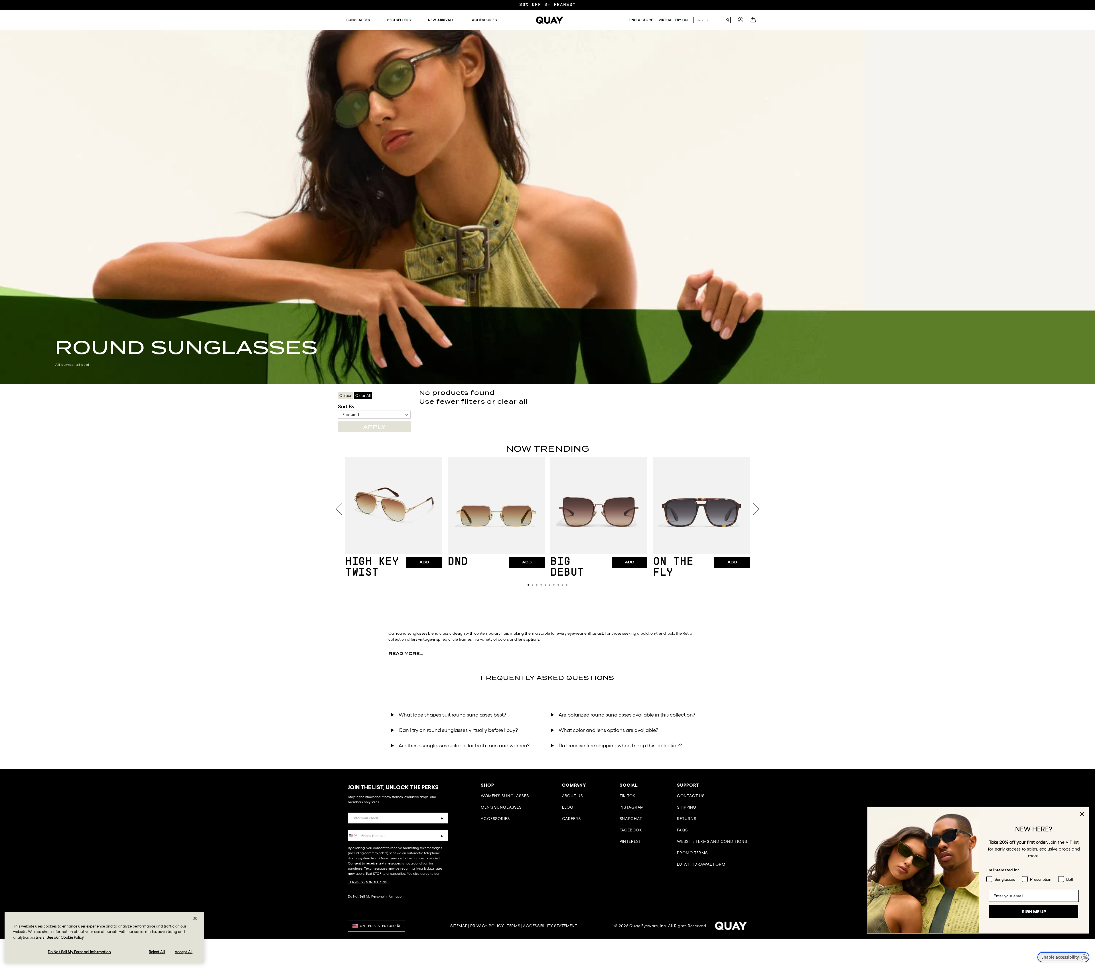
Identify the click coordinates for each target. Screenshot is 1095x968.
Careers (571, 818)
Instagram (632, 807)
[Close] (195, 918)
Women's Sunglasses (505, 796)
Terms (513, 926)
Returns (686, 818)
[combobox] (709, 20)
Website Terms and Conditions (712, 841)
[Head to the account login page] (740, 21)
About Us (572, 796)
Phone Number (364, 825)
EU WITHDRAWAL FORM (701, 864)
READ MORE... (406, 653)
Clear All (363, 395)
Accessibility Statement (550, 926)
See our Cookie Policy (65, 937)
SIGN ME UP (1034, 906)
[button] (528, 585)
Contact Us (690, 796)
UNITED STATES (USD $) (380, 926)
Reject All (157, 951)
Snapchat (631, 818)
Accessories (495, 818)
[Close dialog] (1082, 814)
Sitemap (458, 926)
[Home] (549, 20)
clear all (512, 401)
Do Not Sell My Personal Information (375, 896)
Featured (350, 414)
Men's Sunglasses (501, 807)
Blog (567, 807)
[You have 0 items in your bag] (754, 21)
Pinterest (630, 841)
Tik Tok (628, 796)
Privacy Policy (487, 926)
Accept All (183, 951)
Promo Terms (692, 853)
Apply (374, 427)
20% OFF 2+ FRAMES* (547, 5)
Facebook (631, 830)
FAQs (682, 830)
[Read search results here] (727, 20)
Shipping (686, 807)
